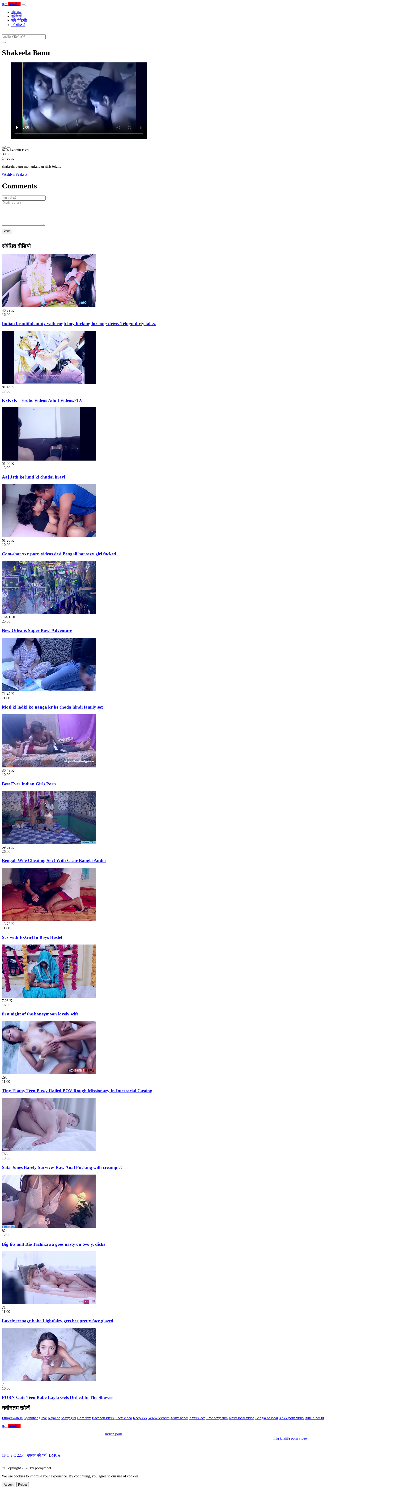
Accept (8, 1484)
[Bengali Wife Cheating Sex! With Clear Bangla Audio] (49, 843)
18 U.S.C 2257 (13, 1455)
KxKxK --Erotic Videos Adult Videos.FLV (42, 400)
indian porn (113, 1434)
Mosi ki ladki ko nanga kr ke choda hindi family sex (52, 707)
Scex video (123, 1418)
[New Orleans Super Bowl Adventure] (49, 613)
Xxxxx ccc (197, 1418)
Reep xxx (140, 1418)
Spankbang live (35, 1418)
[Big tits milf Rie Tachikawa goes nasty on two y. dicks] (49, 1226)
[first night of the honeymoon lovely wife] (49, 996)
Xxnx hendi (179, 1418)
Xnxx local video (241, 1418)
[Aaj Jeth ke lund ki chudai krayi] (49, 459)
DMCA (54, 1455)
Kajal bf (54, 1418)
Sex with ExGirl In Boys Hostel (32, 937)
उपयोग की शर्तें (36, 1455)
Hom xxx (84, 1418)
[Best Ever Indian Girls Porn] (49, 766)
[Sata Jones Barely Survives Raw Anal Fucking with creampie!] (49, 1150)
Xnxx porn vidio (291, 1418)
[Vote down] (8, 147)
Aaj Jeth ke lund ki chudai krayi (33, 477)
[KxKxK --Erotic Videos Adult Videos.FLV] (49, 383)
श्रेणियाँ (16, 16)
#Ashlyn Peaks (13, 174)
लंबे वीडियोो (19, 20)
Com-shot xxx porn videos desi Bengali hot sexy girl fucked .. (61, 553)
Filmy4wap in (12, 1418)
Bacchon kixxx (103, 1418)
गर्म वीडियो (18, 25)
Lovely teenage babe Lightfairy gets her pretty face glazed (57, 1320)
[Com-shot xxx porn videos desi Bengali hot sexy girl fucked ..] (49, 536)
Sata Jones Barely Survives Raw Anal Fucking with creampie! (62, 1167)
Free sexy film (217, 1418)
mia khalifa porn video (290, 1438)
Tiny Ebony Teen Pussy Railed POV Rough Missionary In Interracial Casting (77, 1090)
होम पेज (16, 12)
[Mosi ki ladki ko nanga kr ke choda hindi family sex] (49, 690)
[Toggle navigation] (24, 5)
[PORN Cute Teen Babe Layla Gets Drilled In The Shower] (49, 1380)
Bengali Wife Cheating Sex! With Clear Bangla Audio (54, 860)
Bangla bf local (266, 1418)
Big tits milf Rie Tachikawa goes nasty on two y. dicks (53, 1244)
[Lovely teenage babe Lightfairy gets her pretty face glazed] (49, 1303)
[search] (4, 42)
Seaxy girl (68, 1418)
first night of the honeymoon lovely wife (40, 1013)
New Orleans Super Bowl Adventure (37, 630)
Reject (22, 1484)
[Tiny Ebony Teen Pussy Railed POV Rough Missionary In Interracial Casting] (49, 1073)
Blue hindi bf (314, 1418)
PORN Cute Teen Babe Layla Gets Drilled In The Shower (57, 1397)
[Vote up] (4, 147)
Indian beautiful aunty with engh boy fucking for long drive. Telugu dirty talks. (79, 323)
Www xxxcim (159, 1418)
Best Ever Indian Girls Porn (29, 783)
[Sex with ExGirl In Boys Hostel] (49, 920)
